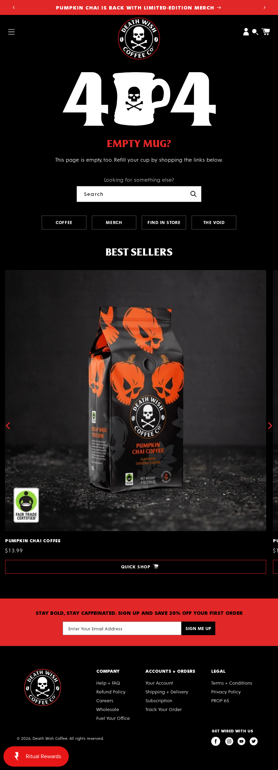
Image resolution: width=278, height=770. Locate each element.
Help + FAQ (108, 683)
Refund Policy (110, 691)
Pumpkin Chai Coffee (32, 273)
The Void (213, 222)
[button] (11, 31)
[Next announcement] (264, 7)
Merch (114, 222)
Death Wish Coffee (50, 738)
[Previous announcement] (13, 7)
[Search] (193, 193)
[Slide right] (270, 425)
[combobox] (139, 194)
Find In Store (163, 222)
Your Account (159, 683)
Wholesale (107, 709)
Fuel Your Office (113, 718)
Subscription (158, 700)
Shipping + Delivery (166, 691)
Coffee (64, 222)
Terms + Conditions (231, 683)
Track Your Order (163, 709)
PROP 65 (220, 700)
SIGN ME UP (198, 628)
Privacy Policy (226, 691)
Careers (104, 700)
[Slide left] (7, 425)
